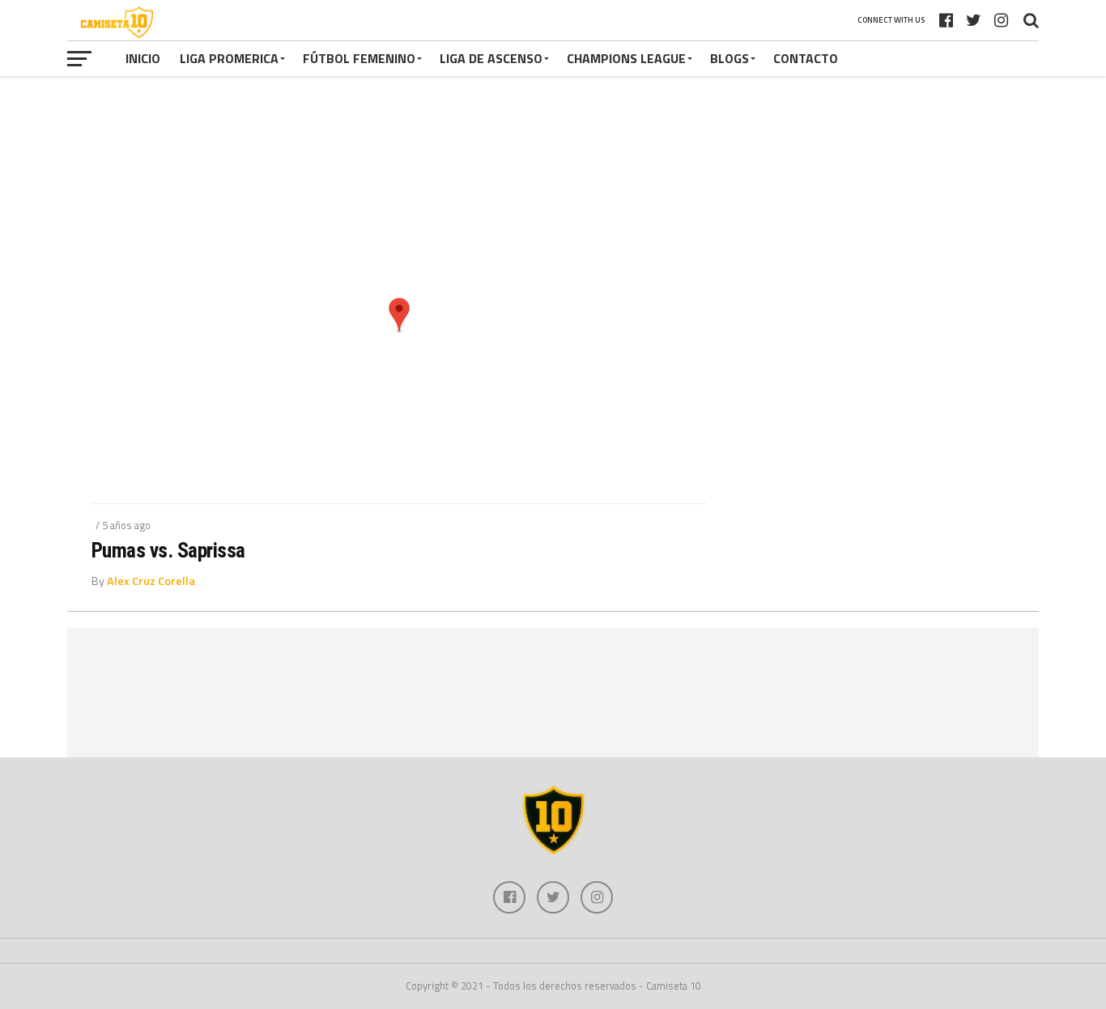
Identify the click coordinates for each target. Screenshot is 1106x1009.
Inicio (142, 58)
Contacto (805, 58)
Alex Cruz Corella (151, 581)
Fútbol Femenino (359, 58)
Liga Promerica (229, 58)
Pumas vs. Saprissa (168, 550)
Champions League (626, 58)
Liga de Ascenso (491, 58)
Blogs (729, 58)
